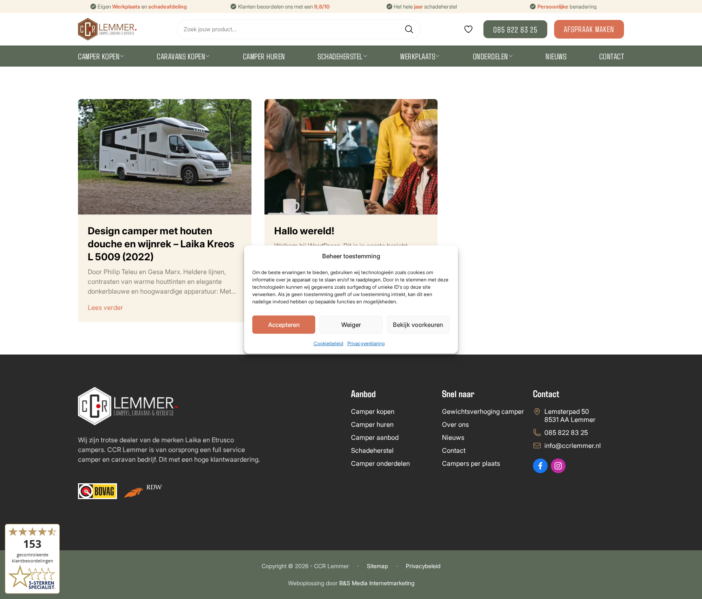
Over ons (455, 424)
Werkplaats (417, 56)
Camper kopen (98, 56)
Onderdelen (490, 56)
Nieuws (556, 56)
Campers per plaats (471, 463)
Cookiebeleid (328, 343)
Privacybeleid (423, 566)
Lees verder (105, 307)
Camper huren (264, 56)
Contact (611, 56)
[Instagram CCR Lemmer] (558, 465)
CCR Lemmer (331, 565)
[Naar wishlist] (468, 29)
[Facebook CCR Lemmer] (540, 465)
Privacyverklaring (366, 343)
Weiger (351, 324)
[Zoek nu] (409, 29)
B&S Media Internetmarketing (376, 583)
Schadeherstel (340, 56)
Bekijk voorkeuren (418, 324)
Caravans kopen (181, 56)
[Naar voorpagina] (107, 29)
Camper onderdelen (380, 463)
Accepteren (284, 324)
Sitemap (377, 566)
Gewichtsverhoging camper (483, 411)
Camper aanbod (375, 437)
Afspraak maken (589, 29)
